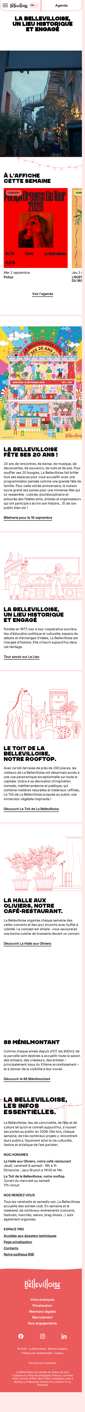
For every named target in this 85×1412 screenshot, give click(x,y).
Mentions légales (42, 1311)
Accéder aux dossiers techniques (30, 1236)
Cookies (58, 1353)
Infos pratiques (42, 1299)
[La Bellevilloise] (18, 5)
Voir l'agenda (42, 294)
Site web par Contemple (42, 1363)
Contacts (11, 1248)
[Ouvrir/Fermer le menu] (5, 5)
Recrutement (42, 1317)
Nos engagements (42, 1323)
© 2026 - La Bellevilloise (32, 1348)
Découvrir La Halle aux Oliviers (27, 943)
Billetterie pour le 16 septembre (28, 517)
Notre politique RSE (19, 1254)
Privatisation (42, 1305)
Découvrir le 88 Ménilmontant (27, 1079)
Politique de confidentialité (37, 1353)
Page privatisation (18, 1242)
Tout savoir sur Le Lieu (21, 657)
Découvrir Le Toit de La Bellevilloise (31, 809)
